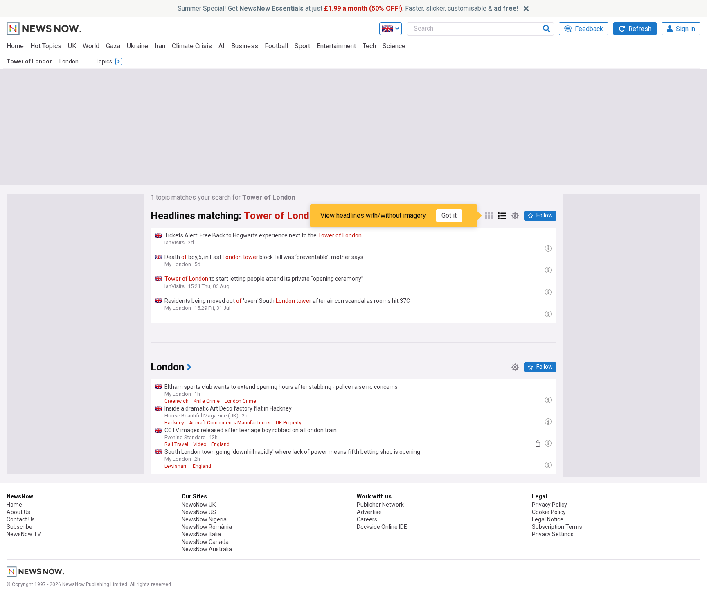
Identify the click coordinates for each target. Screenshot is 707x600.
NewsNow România (207, 526)
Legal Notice (547, 519)
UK (72, 46)
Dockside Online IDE (382, 526)
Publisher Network (380, 504)
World (91, 46)
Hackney (174, 422)
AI (221, 46)
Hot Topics (45, 46)
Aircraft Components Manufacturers (230, 422)
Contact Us (21, 519)
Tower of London (30, 61)
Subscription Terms (557, 526)
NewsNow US (199, 512)
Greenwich (176, 401)
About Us (18, 512)
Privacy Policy (549, 504)
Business (244, 46)
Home (15, 46)
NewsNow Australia (207, 549)
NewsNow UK (199, 504)
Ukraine (137, 46)
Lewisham (176, 466)
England (220, 444)
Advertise (369, 512)
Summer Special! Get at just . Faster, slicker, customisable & (348, 8)
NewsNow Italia (201, 534)
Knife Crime (207, 401)
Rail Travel (176, 444)
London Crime (240, 401)
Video (199, 444)
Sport (302, 46)
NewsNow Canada (205, 542)
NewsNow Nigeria (204, 519)
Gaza (113, 46)
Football (276, 46)
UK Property (289, 422)
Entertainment (336, 46)
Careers (367, 519)
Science (394, 46)
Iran (160, 46)
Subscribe (19, 526)
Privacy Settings (553, 534)
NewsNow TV (24, 534)
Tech (369, 46)
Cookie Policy (549, 512)
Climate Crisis (192, 46)
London (69, 61)
